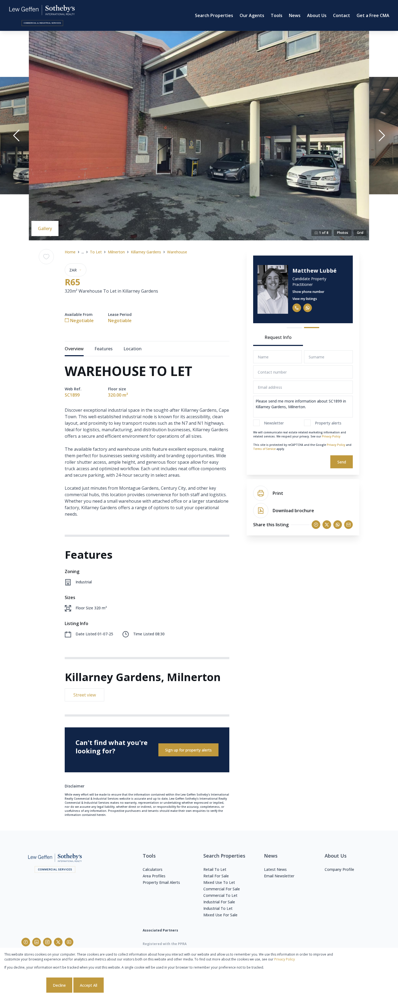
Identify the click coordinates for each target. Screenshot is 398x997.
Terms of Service (264, 449)
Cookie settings (25, 985)
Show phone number (308, 291)
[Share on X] (326, 524)
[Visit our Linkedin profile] (36, 942)
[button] (16, 135)
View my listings (304, 298)
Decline (59, 985)
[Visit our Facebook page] (25, 942)
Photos (342, 232)
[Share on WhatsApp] (337, 524)
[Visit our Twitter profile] (58, 942)
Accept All (88, 985)
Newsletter (274, 423)
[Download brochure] (260, 510)
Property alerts (328, 423)
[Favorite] (46, 256)
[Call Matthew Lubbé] (296, 307)
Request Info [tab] (278, 337)
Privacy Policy (331, 436)
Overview (74, 349)
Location (132, 349)
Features (103, 349)
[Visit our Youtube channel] (69, 942)
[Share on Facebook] (316, 524)
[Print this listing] (260, 493)
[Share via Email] (348, 524)
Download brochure (293, 511)
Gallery (45, 228)
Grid (360, 232)
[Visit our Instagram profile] (47, 942)
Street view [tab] (84, 695)
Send (341, 462)
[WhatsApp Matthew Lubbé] (307, 307)
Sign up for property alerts (188, 750)
